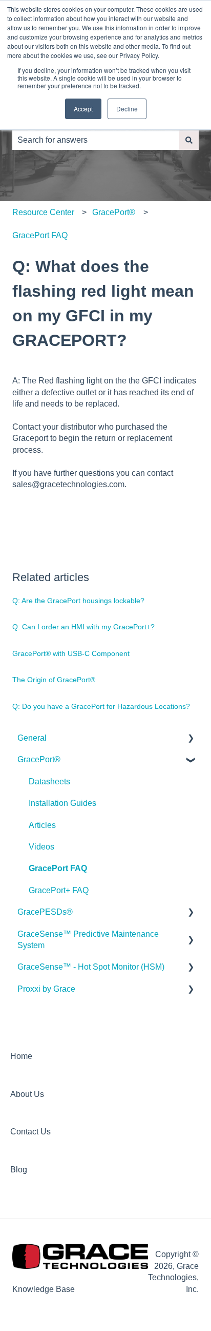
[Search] (189, 140)
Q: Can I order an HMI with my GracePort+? (83, 627)
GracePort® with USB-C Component (71, 653)
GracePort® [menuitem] (38, 759)
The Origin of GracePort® (53, 680)
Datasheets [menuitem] (49, 781)
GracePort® (113, 212)
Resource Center (43, 212)
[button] (190, 738)
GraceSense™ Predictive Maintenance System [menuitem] (88, 940)
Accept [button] (83, 108)
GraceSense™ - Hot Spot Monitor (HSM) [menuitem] (90, 966)
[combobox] (95, 140)
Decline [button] (127, 108)
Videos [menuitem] (41, 846)
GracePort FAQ (40, 235)
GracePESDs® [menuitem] (45, 912)
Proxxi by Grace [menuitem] (46, 989)
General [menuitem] (32, 738)
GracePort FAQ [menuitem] (58, 868)
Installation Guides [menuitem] (62, 803)
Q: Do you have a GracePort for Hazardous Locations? (101, 706)
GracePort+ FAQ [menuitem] (59, 890)
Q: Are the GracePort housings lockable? (78, 600)
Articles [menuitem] (42, 825)
